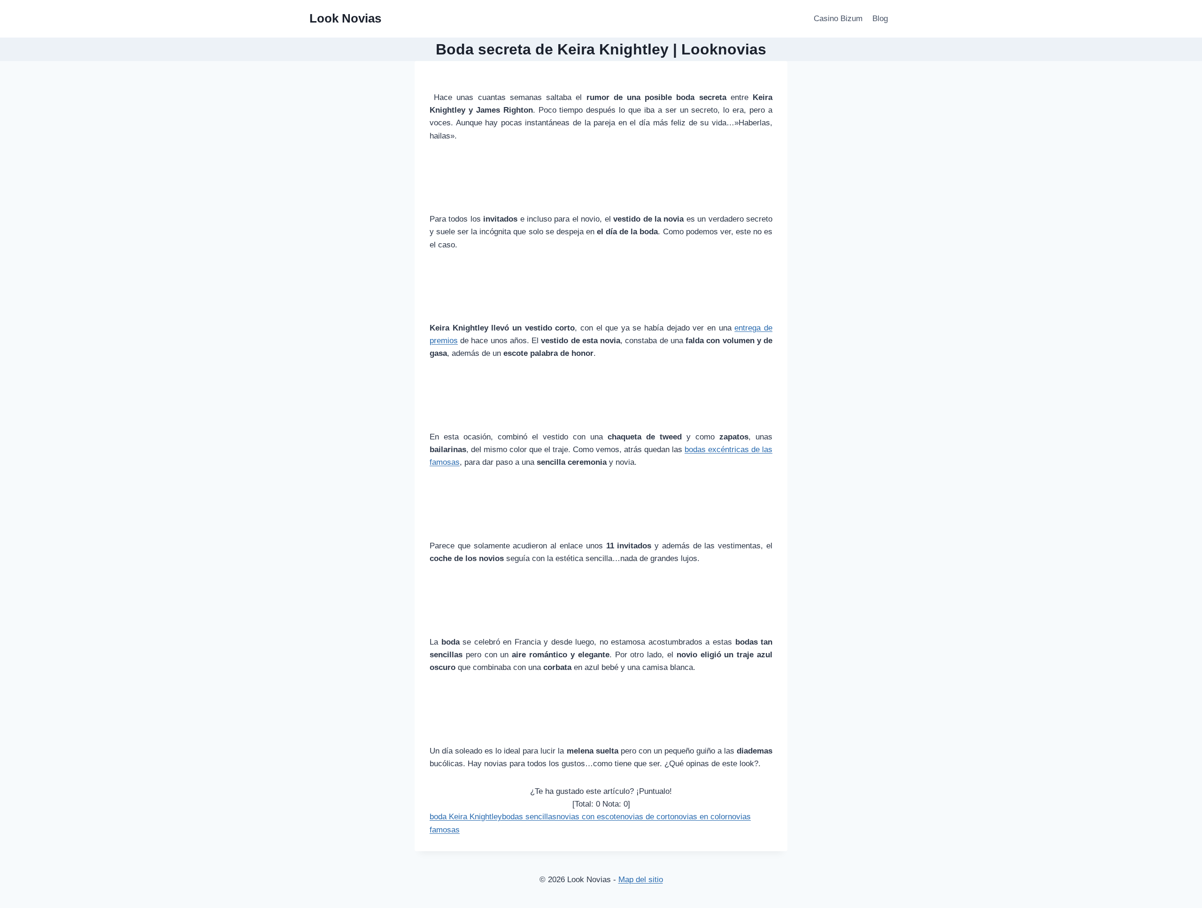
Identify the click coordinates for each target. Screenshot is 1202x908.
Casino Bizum (838, 18)
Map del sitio (640, 879)
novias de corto (647, 816)
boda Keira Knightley (466, 816)
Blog (880, 18)
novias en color (701, 816)
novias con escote (588, 816)
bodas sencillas (529, 816)
